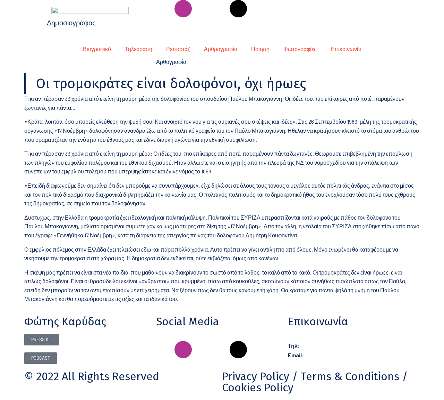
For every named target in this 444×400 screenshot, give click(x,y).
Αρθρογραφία (220, 49)
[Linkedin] (201, 8)
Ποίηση (260, 49)
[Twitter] (256, 8)
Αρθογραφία (171, 61)
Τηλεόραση (138, 49)
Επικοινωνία (346, 49)
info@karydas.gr (323, 355)
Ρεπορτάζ (178, 49)
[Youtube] (220, 8)
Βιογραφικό (97, 49)
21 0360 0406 (316, 345)
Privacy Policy (255, 376)
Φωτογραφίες (300, 49)
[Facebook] (164, 8)
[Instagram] (183, 8)
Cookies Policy (257, 387)
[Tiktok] (238, 8)
